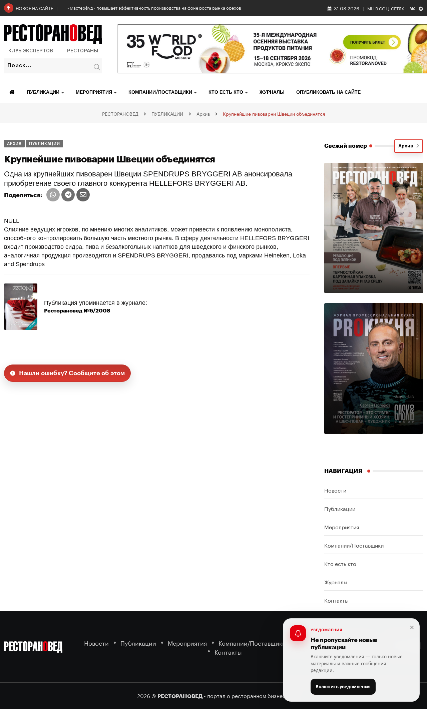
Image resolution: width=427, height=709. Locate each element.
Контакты (336, 600)
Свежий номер (345, 146)
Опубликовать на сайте (328, 92)
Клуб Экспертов (30, 51)
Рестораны (82, 51)
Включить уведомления (343, 687)
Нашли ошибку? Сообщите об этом (72, 373)
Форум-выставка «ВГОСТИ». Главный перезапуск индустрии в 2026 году (143, 7)
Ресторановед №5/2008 (77, 310)
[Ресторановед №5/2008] (20, 306)
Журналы (272, 92)
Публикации (43, 92)
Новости (335, 490)
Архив (407, 146)
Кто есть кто (225, 92)
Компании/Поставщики (160, 92)
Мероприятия (94, 92)
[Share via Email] (83, 194)
